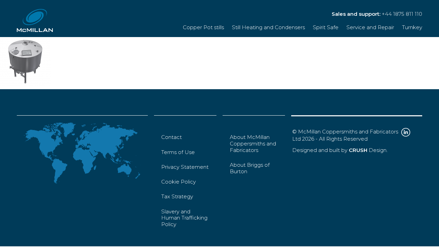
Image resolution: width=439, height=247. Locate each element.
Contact (171, 137)
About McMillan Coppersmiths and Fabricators (253, 143)
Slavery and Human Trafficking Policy (184, 218)
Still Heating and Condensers (268, 27)
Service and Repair (370, 27)
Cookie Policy (178, 181)
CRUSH (358, 150)
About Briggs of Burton (250, 168)
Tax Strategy (177, 196)
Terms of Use (178, 152)
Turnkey (412, 27)
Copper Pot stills (203, 27)
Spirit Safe (326, 27)
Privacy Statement (185, 167)
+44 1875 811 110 (402, 14)
